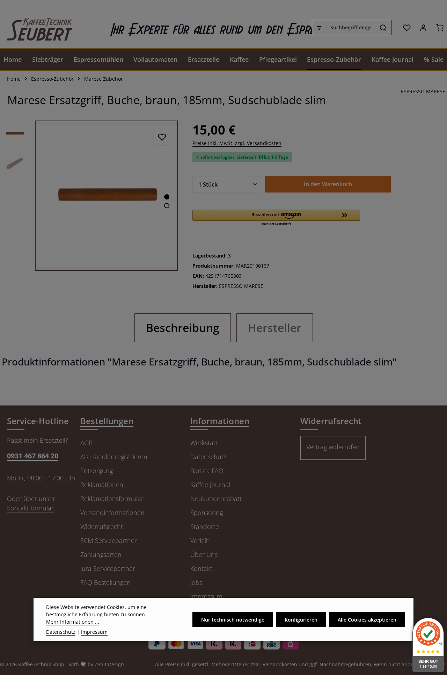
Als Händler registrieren (113, 456)
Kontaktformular (30, 508)
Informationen (219, 421)
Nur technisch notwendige (232, 619)
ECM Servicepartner (108, 540)
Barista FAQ (207, 470)
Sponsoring (206, 512)
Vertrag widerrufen (333, 447)
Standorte (204, 526)
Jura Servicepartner (107, 568)
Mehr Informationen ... (72, 621)
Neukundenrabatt (216, 498)
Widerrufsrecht (101, 526)
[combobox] (351, 27)
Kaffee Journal (210, 484)
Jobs (196, 582)
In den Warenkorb (328, 184)
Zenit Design (109, 664)
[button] (276, 218)
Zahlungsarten (101, 554)
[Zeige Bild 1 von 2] (166, 196)
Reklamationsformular (112, 498)
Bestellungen (106, 421)
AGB (86, 442)
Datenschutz (208, 456)
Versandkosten (280, 664)
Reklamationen (101, 484)
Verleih (200, 540)
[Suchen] (383, 27)
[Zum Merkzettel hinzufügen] (162, 137)
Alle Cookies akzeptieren (367, 619)
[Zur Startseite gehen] (36, 27)
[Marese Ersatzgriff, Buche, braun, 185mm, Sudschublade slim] (106, 196)
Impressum (206, 596)
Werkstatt (204, 442)
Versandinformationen (112, 512)
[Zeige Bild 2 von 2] (166, 205)
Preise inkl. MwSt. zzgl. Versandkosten (236, 143)
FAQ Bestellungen (105, 582)
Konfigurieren (301, 619)
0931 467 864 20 (32, 455)
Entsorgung (96, 470)
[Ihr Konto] (423, 27)
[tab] (182, 328)
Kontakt (201, 568)
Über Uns (204, 554)
